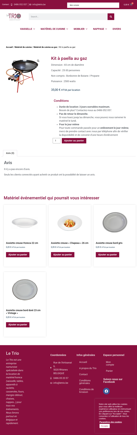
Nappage (98, 29)
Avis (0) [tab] (10, 153)
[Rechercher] (111, 16)
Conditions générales (85, 382)
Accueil (9, 47)
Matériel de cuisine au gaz (45, 47)
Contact (83, 374)
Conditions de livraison (86, 390)
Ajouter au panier (74, 140)
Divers (117, 29)
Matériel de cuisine (53, 29)
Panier (109, 371)
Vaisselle (26, 29)
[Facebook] (106, 391)
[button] (38, 60)
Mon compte (74, 5)
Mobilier (79, 29)
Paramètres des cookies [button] (111, 422)
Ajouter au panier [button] (17, 254)
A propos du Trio (87, 368)
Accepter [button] (104, 426)
